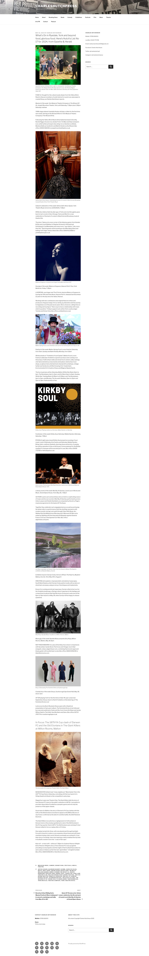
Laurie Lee (69, 873)
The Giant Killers (68, 877)
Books (62, 17)
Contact (45, 21)
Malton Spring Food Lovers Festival (61, 874)
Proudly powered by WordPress (77, 943)
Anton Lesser (43, 869)
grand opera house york (60, 870)
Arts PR (37, 21)
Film (95, 17)
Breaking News (53, 17)
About (44, 17)
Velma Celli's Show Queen (57, 879)
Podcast (53, 21)
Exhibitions (79, 17)
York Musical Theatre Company (49, 880)
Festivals (87, 17)
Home (37, 17)
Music (101, 17)
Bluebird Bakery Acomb (56, 869)
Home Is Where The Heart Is (59, 872)
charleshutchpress (56, 6)
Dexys (40, 870)
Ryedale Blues (43, 877)
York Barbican (73, 879)
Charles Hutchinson (54, 32)
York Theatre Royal (68, 880)
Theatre (108, 17)
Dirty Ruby (46, 870)
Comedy (70, 17)
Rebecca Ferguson (55, 876)
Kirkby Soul (60, 873)
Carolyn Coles (71, 869)
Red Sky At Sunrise (69, 876)
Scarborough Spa (55, 877)
